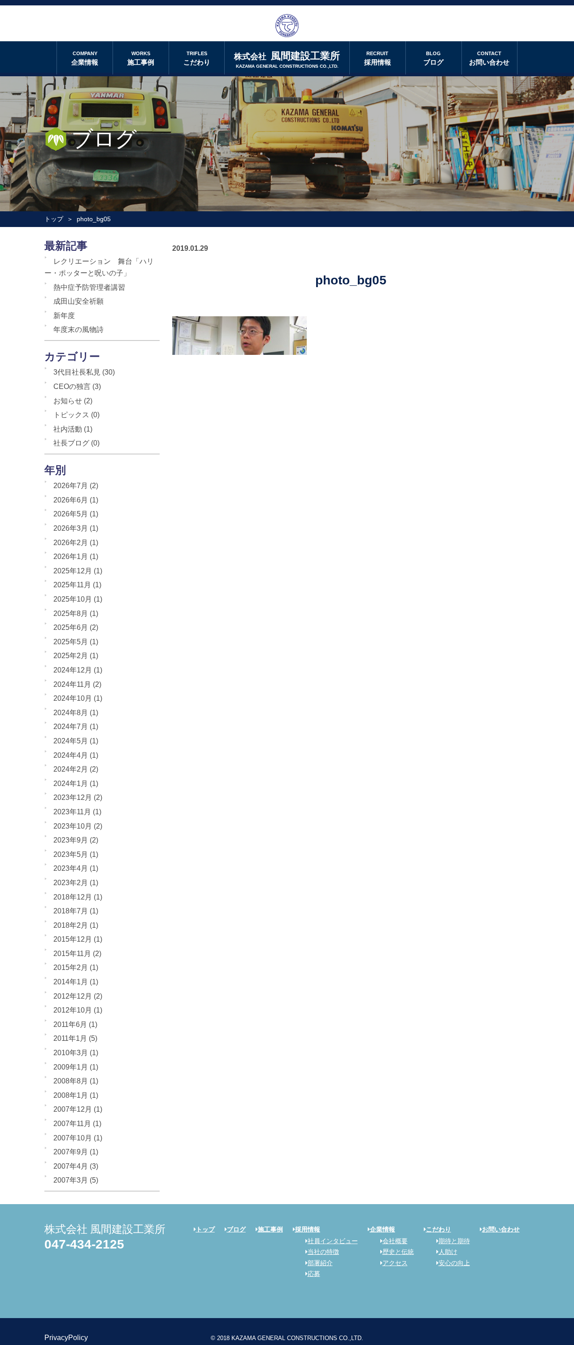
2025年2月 (70, 655)
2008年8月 (70, 1081)
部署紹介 (320, 1262)
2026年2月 (70, 542)
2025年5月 (70, 642)
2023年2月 (70, 882)
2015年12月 (72, 939)
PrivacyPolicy (66, 1337)
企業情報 (84, 58)
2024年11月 (72, 684)
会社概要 (395, 1241)
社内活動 (67, 429)
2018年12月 (72, 897)
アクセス (395, 1262)
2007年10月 (72, 1138)
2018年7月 (70, 911)
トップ (53, 219)
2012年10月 (72, 1010)
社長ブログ (71, 443)
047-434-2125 (84, 1244)
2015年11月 (72, 953)
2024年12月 (72, 670)
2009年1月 (70, 1067)
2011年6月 (70, 1024)
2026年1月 (70, 556)
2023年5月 (70, 854)
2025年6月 (70, 627)
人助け (448, 1251)
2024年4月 (70, 755)
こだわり (196, 58)
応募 (314, 1273)
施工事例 (140, 58)
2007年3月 (70, 1180)
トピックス (71, 415)
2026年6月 (70, 500)
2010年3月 (70, 1053)
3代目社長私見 (76, 372)
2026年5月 (70, 514)
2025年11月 (72, 585)
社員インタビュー (333, 1241)
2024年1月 (70, 783)
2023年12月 (72, 797)
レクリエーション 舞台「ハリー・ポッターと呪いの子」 (99, 267)
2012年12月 (72, 996)
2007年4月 (70, 1166)
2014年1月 (70, 982)
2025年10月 (72, 599)
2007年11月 (72, 1123)
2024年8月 (70, 712)
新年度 (64, 315)
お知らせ (67, 401)
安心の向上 (454, 1262)
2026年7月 (70, 485)
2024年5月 (70, 741)
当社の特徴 (323, 1251)
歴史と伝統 (398, 1251)
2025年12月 (72, 571)
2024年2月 (70, 769)
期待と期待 (454, 1241)
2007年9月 (70, 1152)
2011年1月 (70, 1038)
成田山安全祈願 (78, 301)
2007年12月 (72, 1109)
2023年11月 (72, 812)
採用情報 (377, 58)
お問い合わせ (489, 58)
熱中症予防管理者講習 (89, 287)
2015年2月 (70, 967)
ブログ (433, 58)
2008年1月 (70, 1095)
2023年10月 (72, 826)
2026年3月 (70, 528)
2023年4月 (70, 868)
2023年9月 (70, 840)
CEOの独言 (72, 386)
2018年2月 (70, 925)
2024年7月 (70, 726)
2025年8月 (70, 613)
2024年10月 (72, 698)
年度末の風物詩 (78, 329)
